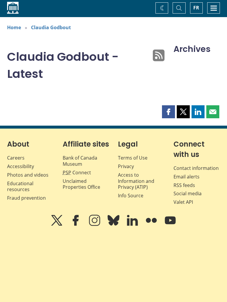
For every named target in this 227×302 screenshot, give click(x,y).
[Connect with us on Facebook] (76, 224)
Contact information (196, 168)
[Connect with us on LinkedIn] (133, 224)
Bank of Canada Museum (80, 161)
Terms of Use (132, 158)
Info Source (130, 195)
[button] (168, 111)
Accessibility (20, 166)
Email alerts (187, 176)
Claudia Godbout (51, 27)
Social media (188, 193)
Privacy (126, 166)
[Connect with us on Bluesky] (114, 224)
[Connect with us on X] (57, 224)
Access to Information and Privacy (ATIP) (136, 181)
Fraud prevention (26, 198)
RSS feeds (184, 185)
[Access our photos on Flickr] (151, 224)
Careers (16, 158)
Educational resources (20, 186)
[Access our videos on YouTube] (170, 224)
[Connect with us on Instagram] (95, 224)
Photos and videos (27, 175)
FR (196, 7)
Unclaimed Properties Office (81, 184)
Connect (77, 172)
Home (14, 27)
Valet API (183, 202)
